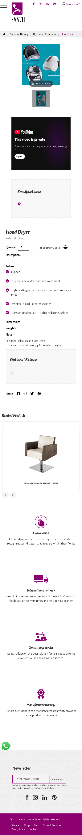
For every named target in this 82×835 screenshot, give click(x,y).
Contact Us (34, 829)
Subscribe (54, 779)
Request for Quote (49, 247)
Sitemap (15, 825)
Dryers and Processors (44, 34)
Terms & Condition (52, 825)
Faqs (36, 825)
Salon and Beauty (19, 34)
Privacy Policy (18, 829)
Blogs (27, 825)
